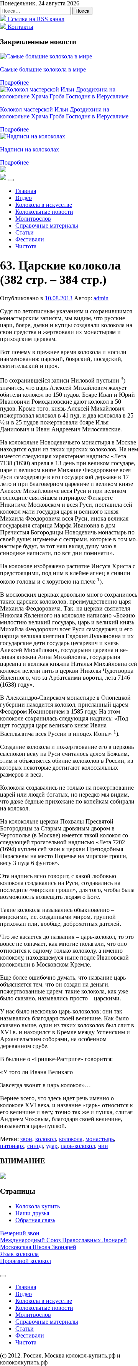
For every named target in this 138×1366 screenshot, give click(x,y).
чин (103, 1146)
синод (35, 1146)
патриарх (12, 1146)
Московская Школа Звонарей (38, 1247)
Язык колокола (19, 1254)
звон (26, 1139)
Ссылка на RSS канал (35, 19)
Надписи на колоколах (29, 149)
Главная (25, 191)
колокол (45, 1139)
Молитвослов (33, 218)
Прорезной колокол (25, 1261)
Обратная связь (35, 1220)
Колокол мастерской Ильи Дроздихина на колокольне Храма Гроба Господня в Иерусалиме (64, 113)
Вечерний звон (19, 1233)
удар (52, 1146)
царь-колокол (78, 1146)
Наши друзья (32, 1213)
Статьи (24, 232)
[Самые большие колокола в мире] (46, 56)
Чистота (25, 246)
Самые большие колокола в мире (43, 69)
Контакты (19, 26)
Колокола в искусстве (43, 204)
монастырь (99, 1139)
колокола (70, 1139)
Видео (23, 198)
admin (101, 298)
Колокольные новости (44, 211)
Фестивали (29, 239)
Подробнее (14, 82)
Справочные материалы (46, 225)
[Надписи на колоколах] (32, 136)
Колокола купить (37, 1206)
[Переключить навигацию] (11, 180)
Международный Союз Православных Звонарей (63, 1240)
